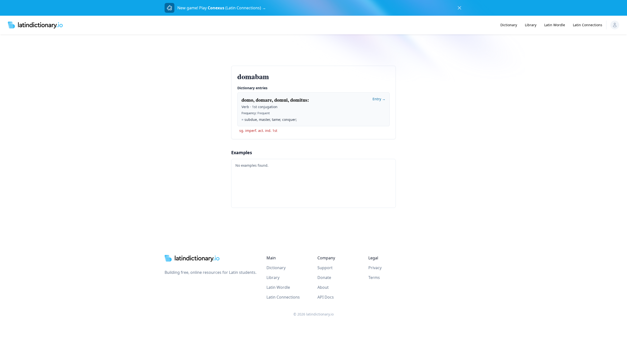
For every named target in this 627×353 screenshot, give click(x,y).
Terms (374, 277)
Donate (324, 277)
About (323, 287)
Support (325, 267)
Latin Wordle (554, 25)
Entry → (379, 99)
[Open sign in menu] (614, 25)
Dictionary (508, 25)
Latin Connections (587, 25)
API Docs (325, 297)
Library (530, 25)
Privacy (375, 267)
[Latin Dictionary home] (35, 25)
